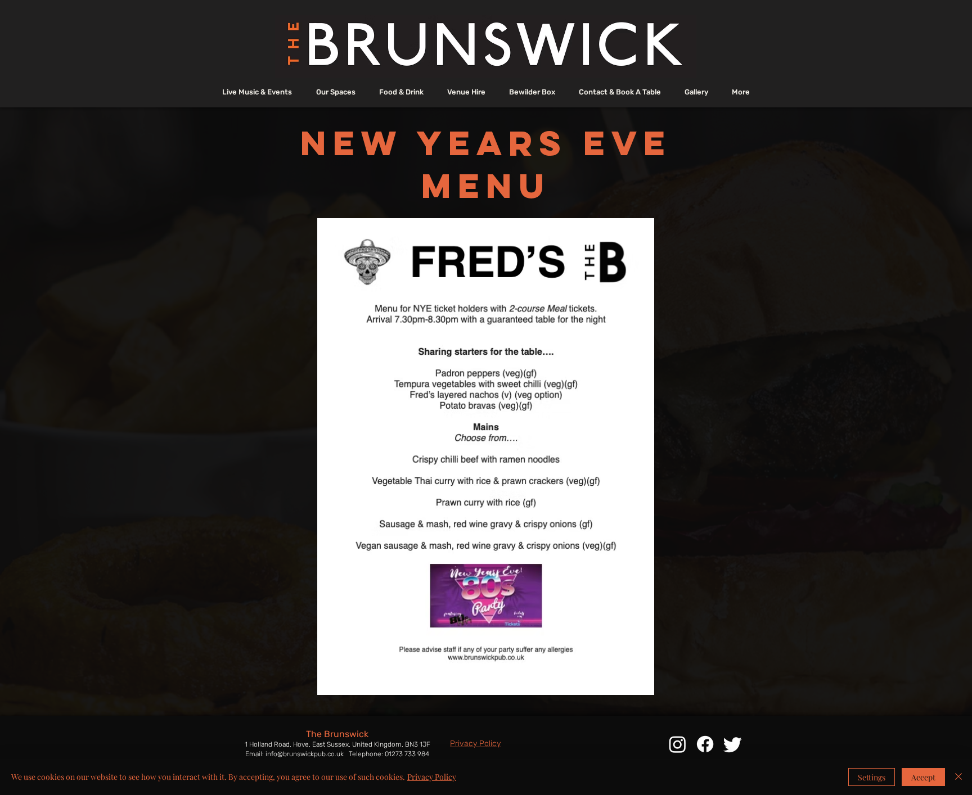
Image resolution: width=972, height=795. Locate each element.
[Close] (958, 777)
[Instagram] (677, 744)
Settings (871, 777)
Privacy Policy (431, 776)
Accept (923, 777)
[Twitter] (733, 744)
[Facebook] (705, 744)
